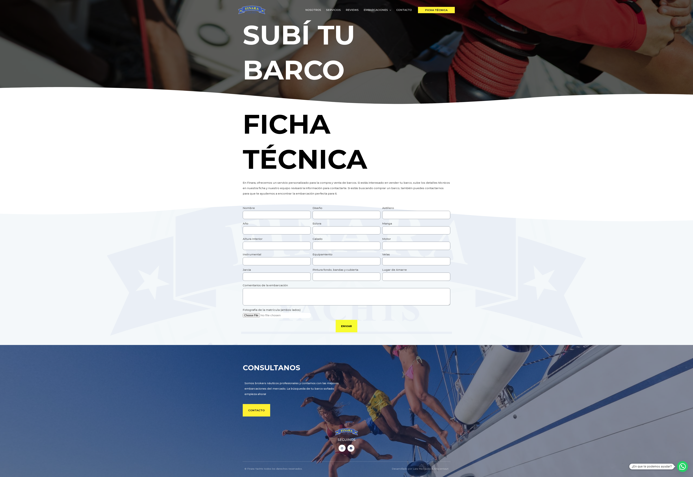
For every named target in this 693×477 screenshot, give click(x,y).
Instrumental (252, 254)
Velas (386, 254)
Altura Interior (253, 239)
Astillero (388, 208)
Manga (387, 223)
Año (245, 223)
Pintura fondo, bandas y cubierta (335, 269)
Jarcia (247, 269)
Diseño (317, 208)
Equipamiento (322, 254)
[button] (389, 10)
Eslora (317, 223)
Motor (386, 239)
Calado (317, 239)
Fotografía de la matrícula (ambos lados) (272, 310)
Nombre (249, 208)
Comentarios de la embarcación (265, 285)
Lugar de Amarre (394, 269)
